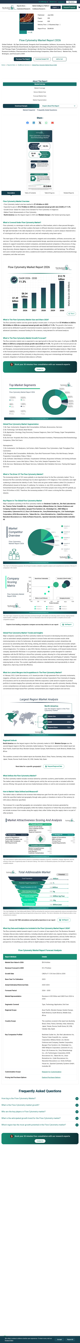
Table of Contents (30, 193)
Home (3, 65)
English (55, 7)
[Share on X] (40, 123)
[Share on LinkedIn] (34, 123)
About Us (52, 2)
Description (11, 193)
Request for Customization (51, 1072)
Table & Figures (50, 193)
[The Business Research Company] (9, 7)
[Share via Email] (52, 123)
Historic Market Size (40, 92)
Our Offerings (43, 2)
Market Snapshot (29, 110)
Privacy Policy (9, 1340)
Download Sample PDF (42, 59)
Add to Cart (59, 59)
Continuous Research (38, 9)
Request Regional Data (55, 766)
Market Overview (40, 84)
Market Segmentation (40, 100)
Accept (59, 1339)
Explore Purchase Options (51, 1077)
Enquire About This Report (50, 106)
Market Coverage (39, 88)
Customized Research (23, 9)
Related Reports (69, 193)
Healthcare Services (24, 65)
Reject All (70, 1339)
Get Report (68, 624)
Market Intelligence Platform (40, 6)
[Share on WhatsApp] (46, 123)
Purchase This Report (23, 59)
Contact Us (61, 2)
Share (72, 313)
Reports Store (21, 6)
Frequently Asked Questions (47, 110)
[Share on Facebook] (27, 123)
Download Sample (21, 106)
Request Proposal (69, 7)
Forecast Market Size (39, 96)
